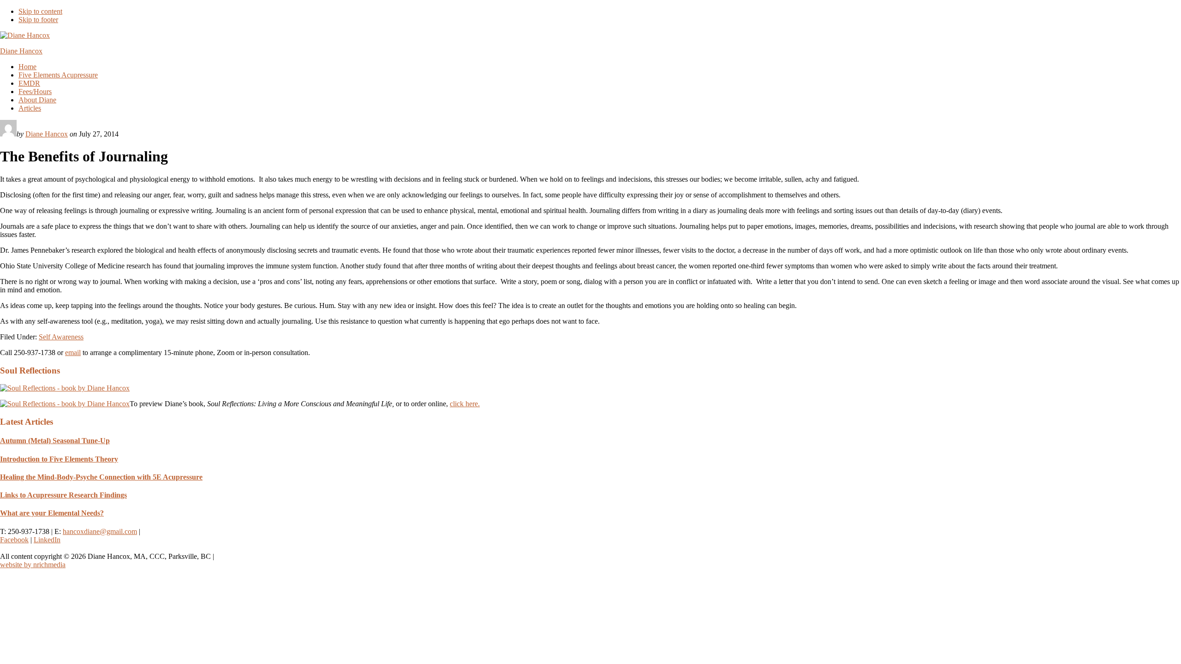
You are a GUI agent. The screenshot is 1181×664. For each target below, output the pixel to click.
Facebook (14, 540)
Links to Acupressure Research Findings (63, 495)
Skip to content (40, 11)
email (73, 352)
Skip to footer (38, 20)
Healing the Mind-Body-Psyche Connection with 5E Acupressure (101, 477)
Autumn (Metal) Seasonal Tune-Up (55, 441)
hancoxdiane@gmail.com (100, 531)
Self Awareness (61, 337)
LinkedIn (47, 540)
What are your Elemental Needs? (52, 513)
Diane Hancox (21, 51)
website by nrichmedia (33, 565)
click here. (465, 404)
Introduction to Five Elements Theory (59, 459)
